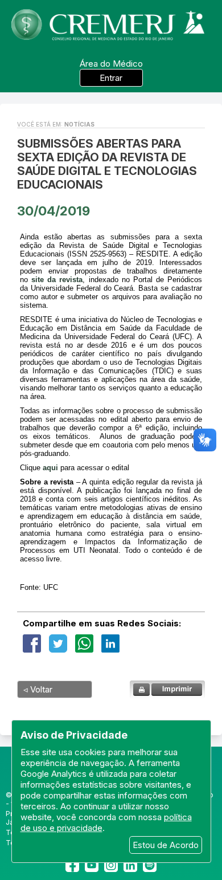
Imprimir (167, 689)
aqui (50, 467)
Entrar (111, 77)
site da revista (57, 279)
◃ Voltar (37, 689)
